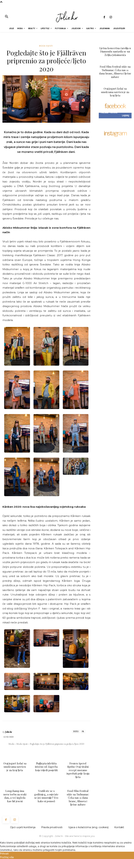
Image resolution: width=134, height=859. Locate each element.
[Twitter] (37, 750)
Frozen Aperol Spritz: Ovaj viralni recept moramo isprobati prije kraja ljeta (78, 770)
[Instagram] (110, 17)
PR (83, 731)
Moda (11, 743)
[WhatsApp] (45, 750)
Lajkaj (125, 115)
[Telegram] (61, 750)
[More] (69, 750)
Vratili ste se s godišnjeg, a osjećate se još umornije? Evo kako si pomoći (46, 796)
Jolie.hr (8, 731)
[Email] (53, 750)
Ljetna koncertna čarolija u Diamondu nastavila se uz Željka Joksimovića (115, 51)
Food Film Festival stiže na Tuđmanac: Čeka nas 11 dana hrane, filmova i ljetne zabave (78, 797)
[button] (6, 17)
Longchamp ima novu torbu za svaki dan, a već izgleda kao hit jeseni (14, 796)
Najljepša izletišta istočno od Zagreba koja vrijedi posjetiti (46, 767)
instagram (115, 133)
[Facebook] (104, 17)
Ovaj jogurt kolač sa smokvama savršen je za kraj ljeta (14, 767)
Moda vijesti (46, 46)
